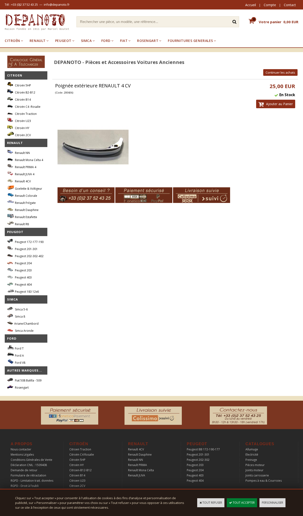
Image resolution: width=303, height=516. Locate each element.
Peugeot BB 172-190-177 (203, 449)
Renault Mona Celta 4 (28, 160)
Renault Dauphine (26, 210)
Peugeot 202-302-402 (29, 256)
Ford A (19, 356)
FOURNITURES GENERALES (190, 40)
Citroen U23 (77, 481)
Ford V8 (19, 363)
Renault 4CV (22, 181)
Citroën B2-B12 (24, 92)
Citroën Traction (25, 114)
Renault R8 (21, 224)
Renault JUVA (136, 475)
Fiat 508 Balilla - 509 (27, 380)
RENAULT (38, 40)
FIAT (124, 40)
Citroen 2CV (77, 486)
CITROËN (12, 40)
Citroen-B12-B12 (80, 470)
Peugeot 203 (23, 270)
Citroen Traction (80, 449)
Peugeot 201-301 (26, 249)
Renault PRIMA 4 (25, 167)
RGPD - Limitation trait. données (32, 481)
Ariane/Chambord (26, 324)
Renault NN (22, 153)
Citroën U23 (22, 121)
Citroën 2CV (22, 135)
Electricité (251, 455)
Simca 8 (19, 316)
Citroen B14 (77, 475)
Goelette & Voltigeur (28, 189)
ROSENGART (147, 40)
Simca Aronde (24, 331)
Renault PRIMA (137, 465)
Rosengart (21, 388)
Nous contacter (21, 449)
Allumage (251, 449)
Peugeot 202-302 (198, 460)
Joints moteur (254, 470)
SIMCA (86, 40)
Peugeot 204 (23, 263)
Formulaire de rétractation (28, 475)
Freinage (251, 460)
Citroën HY (21, 128)
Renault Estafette (25, 217)
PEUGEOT (63, 40)
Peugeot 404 (23, 285)
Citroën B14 (22, 100)
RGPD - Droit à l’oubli (25, 486)
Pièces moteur (255, 465)
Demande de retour (24, 470)
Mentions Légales (22, 455)
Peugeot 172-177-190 (29, 242)
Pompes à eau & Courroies (263, 481)
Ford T (19, 348)
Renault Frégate (25, 203)
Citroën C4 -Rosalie (27, 107)
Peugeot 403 (23, 277)
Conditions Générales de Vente (31, 460)
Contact (290, 5)
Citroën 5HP (22, 85)
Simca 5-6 (21, 309)
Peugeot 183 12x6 (26, 292)
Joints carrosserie (257, 475)
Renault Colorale (25, 196)
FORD (106, 40)
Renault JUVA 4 (24, 174)
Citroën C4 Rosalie (81, 455)
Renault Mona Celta (141, 470)
